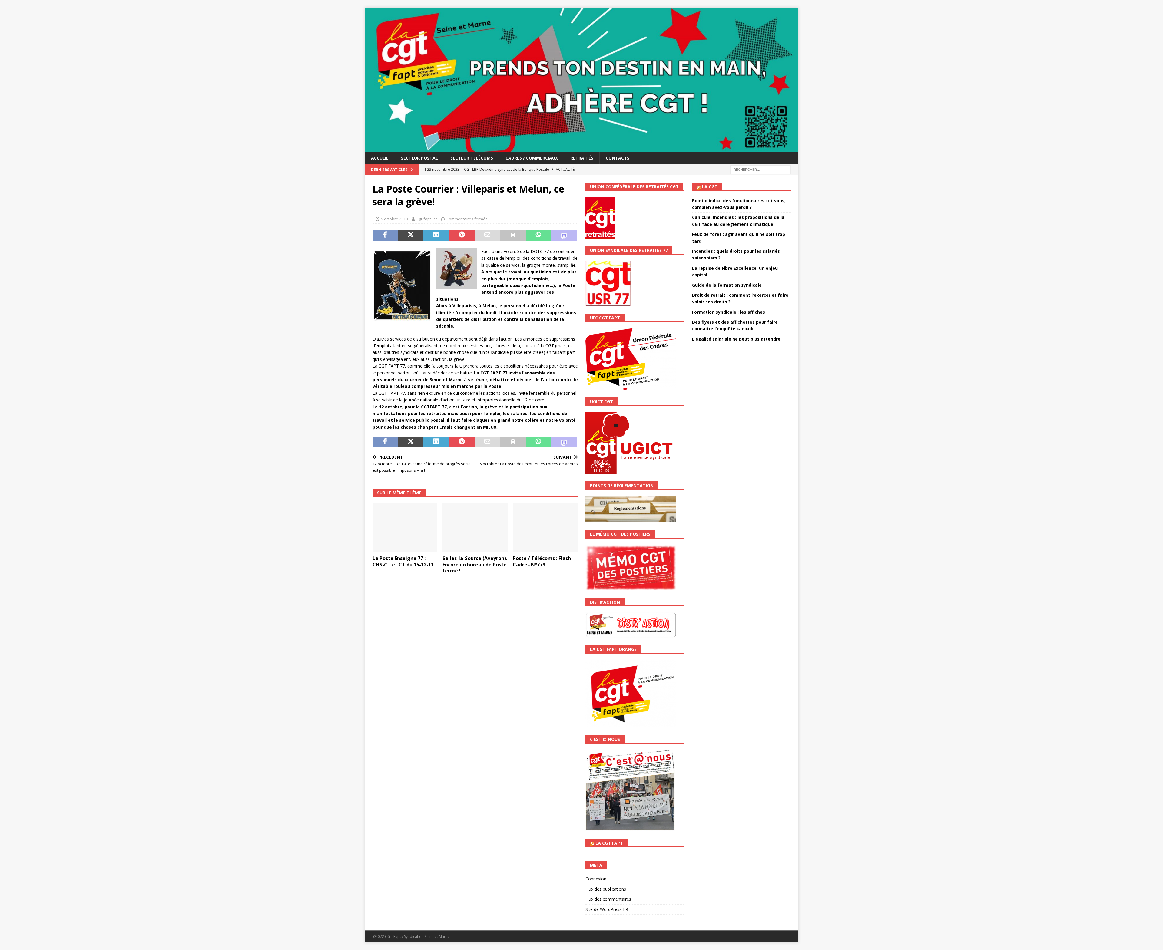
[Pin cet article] (462, 235)
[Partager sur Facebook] (385, 235)
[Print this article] (512, 235)
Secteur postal (419, 158)
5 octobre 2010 (394, 219)
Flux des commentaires (608, 899)
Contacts (617, 158)
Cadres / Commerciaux (531, 158)
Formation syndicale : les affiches (728, 312)
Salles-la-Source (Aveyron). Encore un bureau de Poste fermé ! (474, 564)
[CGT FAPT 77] (581, 148)
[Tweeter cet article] (410, 235)
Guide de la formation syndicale (727, 285)
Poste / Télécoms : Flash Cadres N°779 (542, 561)
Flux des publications (605, 889)
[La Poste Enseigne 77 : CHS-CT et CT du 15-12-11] (405, 527)
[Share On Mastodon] (564, 235)
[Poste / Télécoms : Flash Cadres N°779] (545, 527)
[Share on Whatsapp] (538, 235)
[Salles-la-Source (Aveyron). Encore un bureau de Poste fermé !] (475, 527)
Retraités (581, 158)
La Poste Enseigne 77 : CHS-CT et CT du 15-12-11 (403, 561)
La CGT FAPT (609, 843)
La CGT (709, 187)
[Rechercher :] (760, 169)
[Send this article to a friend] (487, 235)
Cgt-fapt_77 (426, 219)
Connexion (595, 879)
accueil (380, 158)
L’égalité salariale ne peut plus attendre (736, 339)
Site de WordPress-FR (606, 909)
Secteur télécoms (471, 158)
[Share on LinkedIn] (436, 235)
